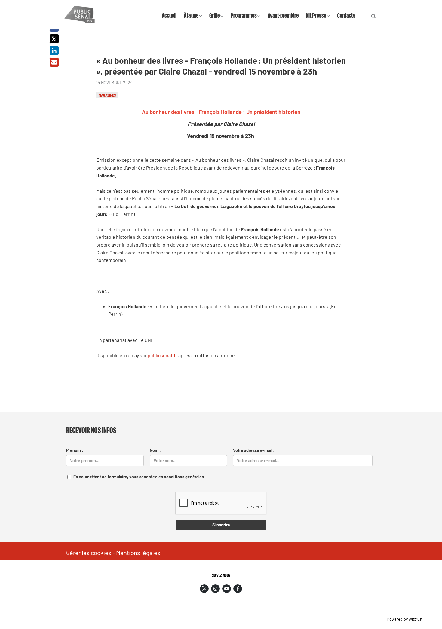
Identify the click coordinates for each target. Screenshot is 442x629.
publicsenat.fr (162, 355)
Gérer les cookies (88, 552)
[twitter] (204, 588)
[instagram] (215, 588)
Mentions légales (138, 552)
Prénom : (74, 450)
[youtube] (226, 588)
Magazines (107, 95)
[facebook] (237, 588)
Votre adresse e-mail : (254, 450)
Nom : (155, 450)
